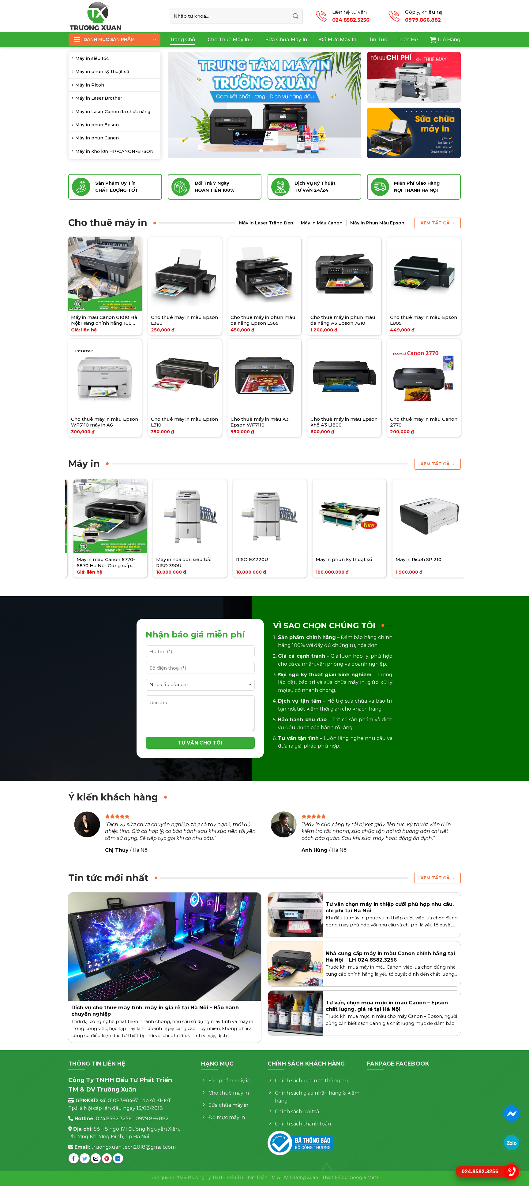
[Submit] (296, 16)
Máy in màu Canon (322, 223)
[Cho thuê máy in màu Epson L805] (424, 274)
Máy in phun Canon (97, 138)
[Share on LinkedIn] (118, 1158)
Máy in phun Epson (97, 124)
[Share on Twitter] (85, 1158)
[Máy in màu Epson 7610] (434, 516)
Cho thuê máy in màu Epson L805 (423, 320)
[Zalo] (511, 1143)
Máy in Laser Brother (98, 98)
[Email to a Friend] (96, 1158)
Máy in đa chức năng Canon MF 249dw (273, 562)
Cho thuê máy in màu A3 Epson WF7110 (260, 422)
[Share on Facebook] (74, 1158)
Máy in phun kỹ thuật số (102, 71)
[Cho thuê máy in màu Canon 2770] (424, 375)
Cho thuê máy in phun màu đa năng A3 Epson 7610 (342, 320)
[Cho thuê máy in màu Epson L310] (185, 375)
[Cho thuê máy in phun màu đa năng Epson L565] (264, 274)
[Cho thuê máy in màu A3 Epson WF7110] (264, 375)
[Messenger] (511, 1114)
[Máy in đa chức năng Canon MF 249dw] (275, 516)
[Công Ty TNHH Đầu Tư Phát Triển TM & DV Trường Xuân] (114, 16)
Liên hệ (408, 39)
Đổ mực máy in (337, 39)
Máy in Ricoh (89, 85)
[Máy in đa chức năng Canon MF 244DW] (195, 516)
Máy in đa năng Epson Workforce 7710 (347, 562)
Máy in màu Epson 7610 (428, 559)
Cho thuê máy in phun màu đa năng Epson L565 (263, 320)
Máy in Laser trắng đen (266, 223)
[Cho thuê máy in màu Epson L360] (185, 274)
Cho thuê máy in (228, 39)
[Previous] (179, 105)
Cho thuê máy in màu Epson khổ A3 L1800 (343, 422)
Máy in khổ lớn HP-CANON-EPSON (114, 151)
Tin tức (378, 39)
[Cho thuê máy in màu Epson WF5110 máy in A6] (105, 375)
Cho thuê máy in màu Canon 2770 (423, 422)
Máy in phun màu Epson (377, 223)
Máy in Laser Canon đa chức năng (112, 111)
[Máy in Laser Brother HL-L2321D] (115, 516)
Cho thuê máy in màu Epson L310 (184, 422)
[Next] (349, 105)
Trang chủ (182, 39)
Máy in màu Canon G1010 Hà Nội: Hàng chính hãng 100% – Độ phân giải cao (104, 320)
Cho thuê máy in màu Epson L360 (184, 320)
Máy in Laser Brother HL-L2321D (111, 562)
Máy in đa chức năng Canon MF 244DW (194, 562)
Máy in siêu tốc (92, 58)
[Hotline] (511, 1172)
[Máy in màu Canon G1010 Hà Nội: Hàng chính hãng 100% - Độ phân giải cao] (105, 274)
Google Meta (364, 1177)
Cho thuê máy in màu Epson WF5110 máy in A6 (104, 422)
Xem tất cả (435, 223)
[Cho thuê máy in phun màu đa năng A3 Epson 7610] (344, 274)
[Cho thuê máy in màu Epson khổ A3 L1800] (344, 375)
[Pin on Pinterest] (107, 1158)
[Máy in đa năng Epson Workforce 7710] (355, 516)
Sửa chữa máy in (286, 39)
